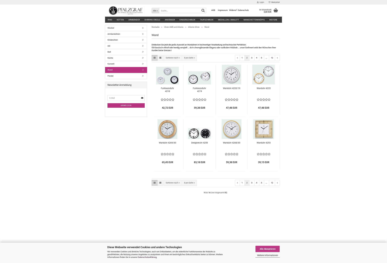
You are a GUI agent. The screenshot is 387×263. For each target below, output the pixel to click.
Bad (109, 52)
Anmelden (126, 105)
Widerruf (233, 10)
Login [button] (261, 2)
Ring (110, 20)
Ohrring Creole (152, 20)
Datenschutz (243, 10)
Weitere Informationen (267, 255)
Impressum (223, 10)
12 (272, 58)
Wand (109, 70)
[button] (155, 58)
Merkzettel (275, 2)
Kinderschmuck (187, 20)
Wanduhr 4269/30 (167, 142)
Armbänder (134, 20)
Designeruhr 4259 (199, 142)
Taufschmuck (206, 20)
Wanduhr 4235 (264, 88)
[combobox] (173, 58)
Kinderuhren (112, 40)
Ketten (120, 20)
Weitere (273, 20)
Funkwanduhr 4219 (199, 89)
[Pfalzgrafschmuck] (127, 11)
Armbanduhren (113, 34)
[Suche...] (203, 10)
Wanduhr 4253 (264, 142)
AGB (213, 10)
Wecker (110, 28)
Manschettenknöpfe (254, 20)
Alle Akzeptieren (268, 249)
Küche (110, 58)
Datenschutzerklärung (147, 257)
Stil (108, 46)
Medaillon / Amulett (228, 20)
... (266, 58)
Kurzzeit (110, 64)
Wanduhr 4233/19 (231, 88)
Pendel (110, 76)
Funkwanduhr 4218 (167, 89)
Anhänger (170, 20)
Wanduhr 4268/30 (231, 142)
